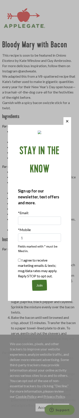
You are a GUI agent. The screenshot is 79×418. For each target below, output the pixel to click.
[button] (67, 121)
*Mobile (24, 230)
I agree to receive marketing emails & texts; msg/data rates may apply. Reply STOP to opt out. (37, 268)
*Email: (23, 213)
